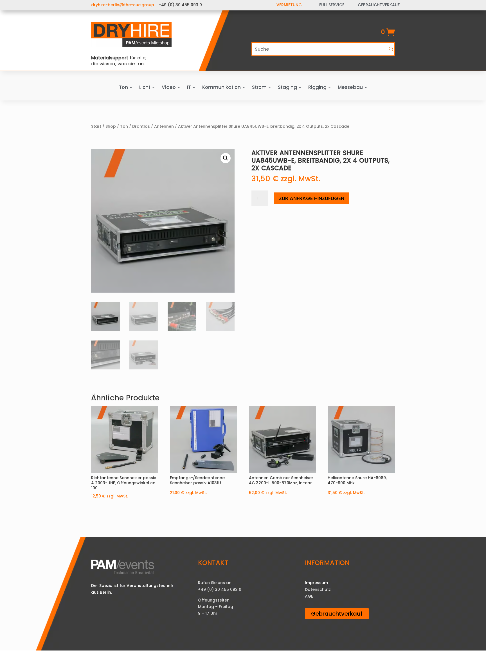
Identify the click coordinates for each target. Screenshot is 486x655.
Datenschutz (318, 589)
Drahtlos (141, 126)
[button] (225, 158)
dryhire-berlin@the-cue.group (122, 5)
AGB (309, 596)
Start (96, 126)
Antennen (164, 126)
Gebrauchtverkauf (337, 614)
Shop (110, 126)
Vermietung (289, 5)
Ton (124, 126)
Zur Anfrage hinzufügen (311, 198)
